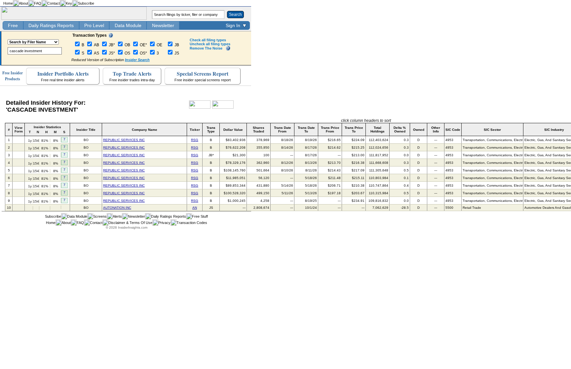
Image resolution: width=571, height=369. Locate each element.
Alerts (117, 216)
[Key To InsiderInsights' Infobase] (110, 36)
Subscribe (86, 3)
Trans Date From (282, 129)
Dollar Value (233, 129)
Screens (100, 216)
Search (235, 14)
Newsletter (163, 25)
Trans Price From (330, 129)
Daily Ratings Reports (51, 25)
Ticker (195, 129)
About (23, 3)
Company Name (144, 129)
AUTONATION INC (117, 207)
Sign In (233, 25)
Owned (418, 129)
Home (8, 3)
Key (69, 3)
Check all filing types (208, 40)
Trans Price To (354, 129)
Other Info (435, 129)
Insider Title (85, 129)
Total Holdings (377, 129)
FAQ (37, 3)
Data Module (128, 25)
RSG (194, 140)
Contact (53, 3)
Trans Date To (306, 129)
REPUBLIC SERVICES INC (124, 140)
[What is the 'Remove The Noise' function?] (228, 49)
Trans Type (211, 129)
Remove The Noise (206, 48)
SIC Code (452, 129)
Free (13, 25)
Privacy (164, 223)
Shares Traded (258, 129)
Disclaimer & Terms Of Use (130, 223)
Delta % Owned (400, 129)
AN (194, 207)
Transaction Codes (191, 223)
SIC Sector (492, 129)
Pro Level (94, 25)
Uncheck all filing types (210, 44)
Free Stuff (200, 216)
